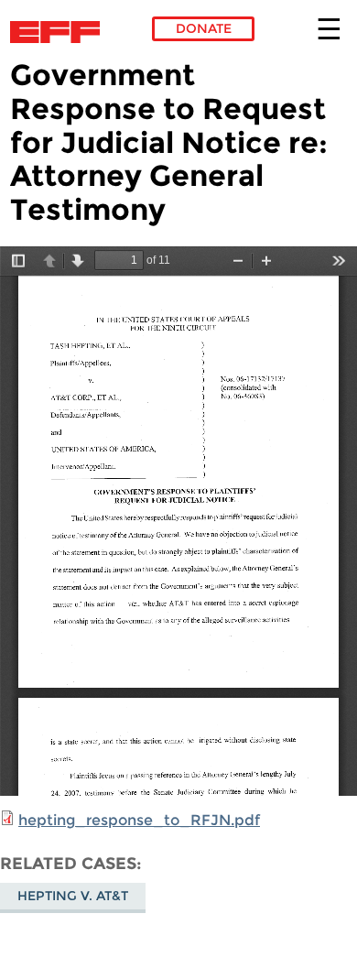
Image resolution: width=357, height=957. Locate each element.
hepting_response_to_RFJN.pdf (139, 820)
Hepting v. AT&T (72, 895)
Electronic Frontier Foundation (60, 32)
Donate (204, 28)
